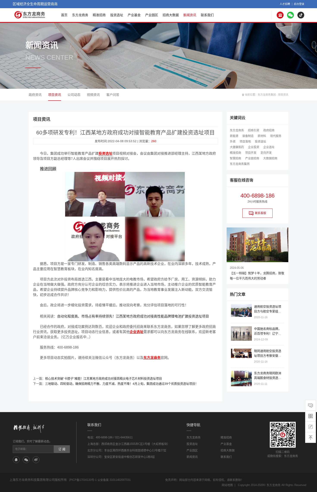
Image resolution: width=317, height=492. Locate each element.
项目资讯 (283, 94)
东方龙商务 (80, 15)
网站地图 (227, 485)
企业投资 (253, 147)
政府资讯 (35, 95)
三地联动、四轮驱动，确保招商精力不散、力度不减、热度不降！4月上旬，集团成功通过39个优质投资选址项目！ (121, 383)
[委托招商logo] (30, 15)
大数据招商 (270, 158)
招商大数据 (171, 15)
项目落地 (245, 141)
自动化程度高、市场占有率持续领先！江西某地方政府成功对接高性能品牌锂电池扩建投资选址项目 (133, 316)
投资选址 (116, 15)
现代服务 (275, 135)
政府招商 (269, 130)
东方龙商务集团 (267, 94)
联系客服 (260, 213)
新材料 (262, 135)
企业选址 (269, 147)
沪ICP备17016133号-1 (83, 479)
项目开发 (250, 152)
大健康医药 (237, 147)
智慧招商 (235, 158)
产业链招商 (252, 158)
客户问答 (112, 95)
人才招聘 (285, 4)
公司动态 (73, 95)
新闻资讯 (189, 15)
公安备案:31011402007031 (114, 479)
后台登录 (299, 4)
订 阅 (61, 449)
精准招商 (99, 15)
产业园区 (151, 15)
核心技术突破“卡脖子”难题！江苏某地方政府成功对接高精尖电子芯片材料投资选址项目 (103, 378)
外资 (232, 141)
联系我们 (207, 15)
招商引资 (253, 130)
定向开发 (266, 152)
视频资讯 (93, 95)
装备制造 (248, 135)
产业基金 (134, 15)
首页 (64, 15)
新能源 (234, 135)
